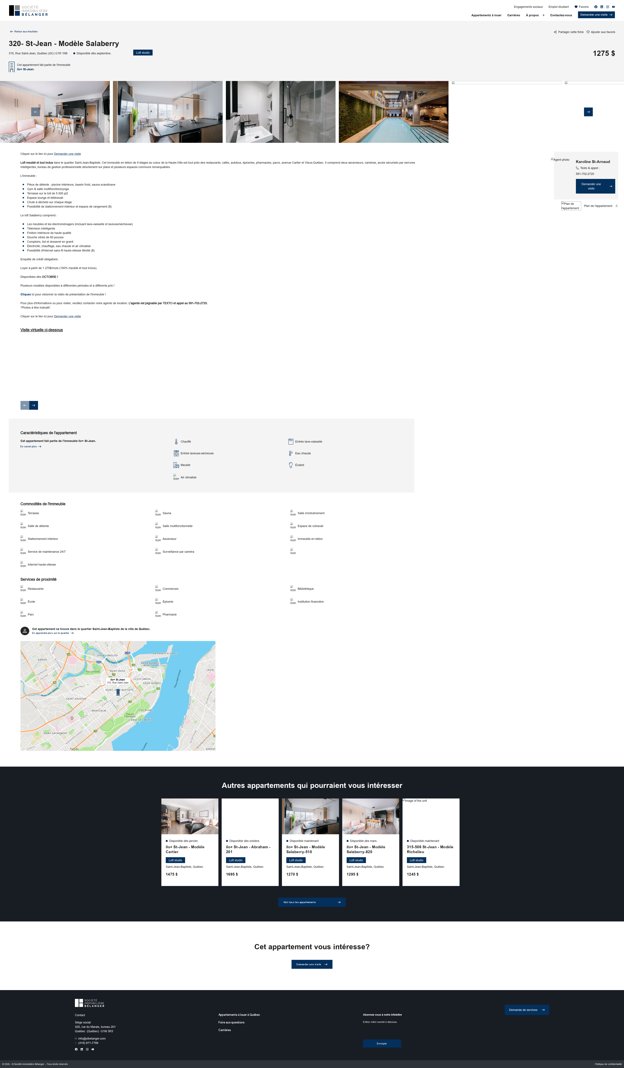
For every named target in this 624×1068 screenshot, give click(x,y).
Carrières (513, 15)
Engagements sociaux (528, 6)
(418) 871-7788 (88, 1043)
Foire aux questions (232, 1022)
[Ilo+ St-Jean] (117, 696)
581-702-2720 (588, 171)
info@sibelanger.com (92, 1038)
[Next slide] (588, 112)
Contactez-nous (561, 15)
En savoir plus (28, 446)
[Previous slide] (35, 112)
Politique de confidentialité (608, 1064)
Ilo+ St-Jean (25, 69)
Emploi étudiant (559, 6)
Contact (80, 1015)
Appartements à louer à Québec (239, 1015)
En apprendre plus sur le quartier (50, 633)
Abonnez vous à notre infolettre (382, 1014)
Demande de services (523, 1010)
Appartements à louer (486, 15)
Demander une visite (67, 153)
